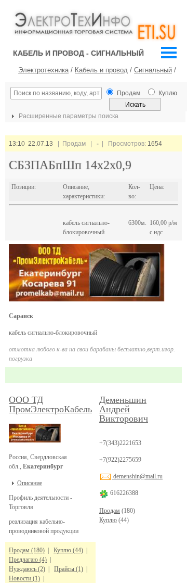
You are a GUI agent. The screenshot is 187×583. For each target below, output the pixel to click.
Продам (109, 510)
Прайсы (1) (68, 569)
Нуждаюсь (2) (27, 569)
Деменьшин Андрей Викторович (123, 409)
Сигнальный (153, 70)
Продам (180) (27, 550)
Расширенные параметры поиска (67, 116)
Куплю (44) (68, 550)
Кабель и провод (101, 70)
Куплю (108, 520)
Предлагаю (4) (28, 559)
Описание (29, 483)
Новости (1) (24, 578)
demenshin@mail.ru (137, 476)
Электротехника (43, 70)
